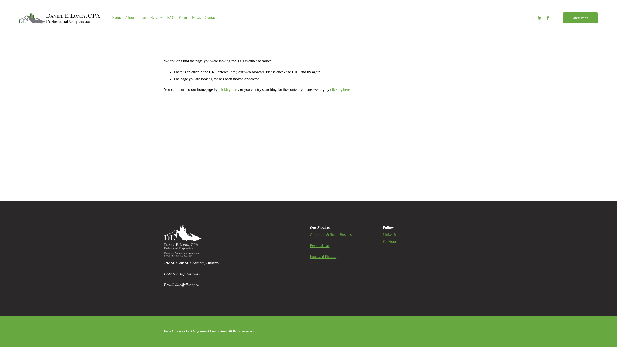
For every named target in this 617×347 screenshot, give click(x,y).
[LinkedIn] (539, 17)
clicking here (228, 89)
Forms (183, 17)
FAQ (171, 17)
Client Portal (580, 18)
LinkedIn (390, 235)
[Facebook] (547, 17)
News (196, 17)
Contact (210, 17)
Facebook (390, 242)
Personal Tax (320, 245)
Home (116, 17)
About (130, 17)
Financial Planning (324, 256)
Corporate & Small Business (331, 235)
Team (143, 17)
